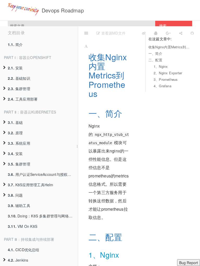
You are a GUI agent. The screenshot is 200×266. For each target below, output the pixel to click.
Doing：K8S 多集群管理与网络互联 (42, 215)
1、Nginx (161, 66)
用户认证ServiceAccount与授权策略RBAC (43, 174)
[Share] (180, 32)
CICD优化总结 (23, 249)
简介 (15, 44)
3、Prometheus (166, 79)
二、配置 (155, 59)
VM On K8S (22, 226)
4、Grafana (162, 85)
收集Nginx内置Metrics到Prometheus (169, 46)
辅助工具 (19, 205)
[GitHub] (192, 32)
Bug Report (188, 262)
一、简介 (155, 53)
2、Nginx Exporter (168, 72)
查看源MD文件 (113, 33)
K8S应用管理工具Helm (30, 184)
